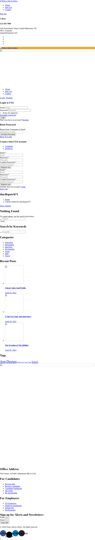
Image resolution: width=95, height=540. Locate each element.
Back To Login (6, 137)
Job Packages (10, 510)
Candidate (9, 146)
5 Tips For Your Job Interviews (18, 317)
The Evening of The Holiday (17, 345)
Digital (19, 362)
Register (25, 120)
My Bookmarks (11, 493)
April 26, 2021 (10, 293)
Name (2, 517)
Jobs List (8, 7)
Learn (7, 251)
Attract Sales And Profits (15, 288)
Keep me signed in (10, 113)
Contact (8, 10)
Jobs (23, 362)
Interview (8, 247)
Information (9, 245)
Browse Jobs (10, 484)
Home (7, 199)
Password (4, 110)
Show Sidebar (5, 206)
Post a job (4, 189)
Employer (9, 149)
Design (11, 361)
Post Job (3, 14)
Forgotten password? (8, 115)
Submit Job (9, 508)
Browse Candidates (12, 486)
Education (9, 243)
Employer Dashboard (13, 506)
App (3, 361)
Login (23, 187)
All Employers (10, 503)
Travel (7, 256)
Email (2, 108)
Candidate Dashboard (13, 488)
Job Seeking (9, 249)
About (7, 5)
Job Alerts (9, 491)
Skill (7, 254)
